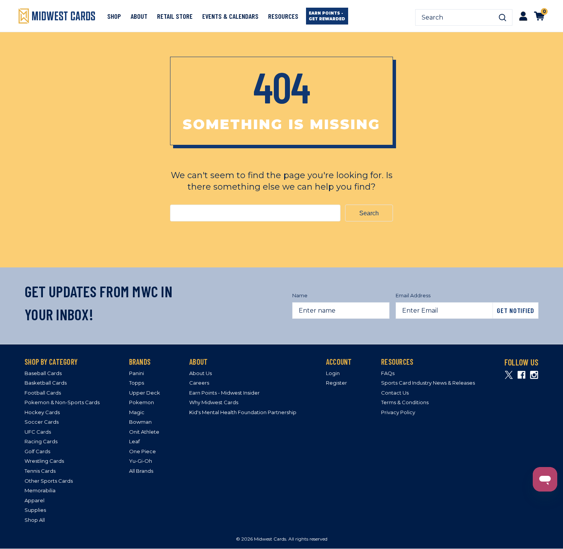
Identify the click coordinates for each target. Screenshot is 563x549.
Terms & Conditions (405, 402)
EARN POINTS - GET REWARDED (327, 16)
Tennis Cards (40, 471)
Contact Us (395, 393)
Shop (114, 16)
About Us (200, 373)
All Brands (141, 471)
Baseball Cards (43, 373)
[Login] (523, 16)
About (139, 16)
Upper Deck (144, 393)
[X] (509, 375)
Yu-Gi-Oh (140, 461)
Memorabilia (40, 490)
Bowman (140, 422)
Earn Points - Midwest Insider (224, 393)
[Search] (502, 17)
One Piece (142, 451)
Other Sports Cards (49, 481)
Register (336, 383)
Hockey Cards (42, 412)
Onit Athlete (144, 432)
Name (300, 295)
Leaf (134, 441)
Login (333, 373)
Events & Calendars (230, 16)
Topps (136, 383)
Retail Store (175, 16)
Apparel (34, 500)
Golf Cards (37, 451)
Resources (283, 16)
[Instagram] (534, 375)
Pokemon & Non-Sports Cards (62, 402)
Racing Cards (41, 441)
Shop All (35, 520)
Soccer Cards (42, 422)
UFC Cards (38, 432)
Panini (136, 373)
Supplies (35, 510)
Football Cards (43, 393)
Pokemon (141, 402)
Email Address (413, 295)
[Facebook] (521, 375)
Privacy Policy (398, 412)
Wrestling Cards (44, 461)
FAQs (387, 373)
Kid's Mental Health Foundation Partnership (242, 412)
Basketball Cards (46, 383)
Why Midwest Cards (213, 402)
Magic (136, 412)
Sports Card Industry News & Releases (428, 383)
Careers (199, 383)
